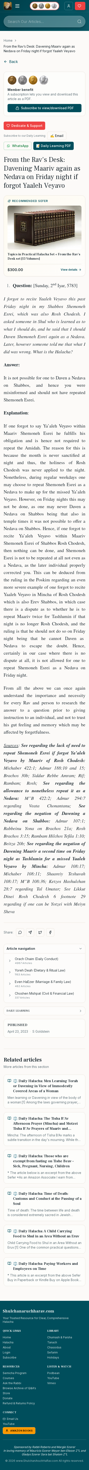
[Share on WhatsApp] (20, 932)
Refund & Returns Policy (19, 1403)
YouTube (53, 1378)
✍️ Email (56, 136)
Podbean (53, 1373)
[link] (44, 48)
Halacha (8, 1342)
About (7, 1347)
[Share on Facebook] (50, 932)
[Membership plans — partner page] (44, 6)
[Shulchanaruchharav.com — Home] (8, 6)
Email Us (12, 1419)
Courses (8, 1378)
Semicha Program (14, 1373)
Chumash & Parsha (59, 1337)
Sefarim (52, 1352)
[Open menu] (17, 6)
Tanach (52, 1342)
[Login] (68, 6)
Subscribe (9, 1357)
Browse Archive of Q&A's (19, 1388)
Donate (8, 1398)
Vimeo (51, 1383)
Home (8, 40)
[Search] (79, 21)
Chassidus (54, 1347)
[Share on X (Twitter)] (40, 932)
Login (6, 1352)
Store (6, 1393)
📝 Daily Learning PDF (53, 146)
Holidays (53, 1357)
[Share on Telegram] (30, 932)
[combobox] (44, 21)
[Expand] (10, 961)
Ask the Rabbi (12, 1383)
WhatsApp (20, 146)
